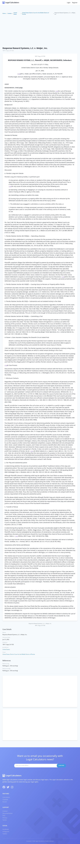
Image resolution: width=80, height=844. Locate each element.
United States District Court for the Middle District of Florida (35, 13)
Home (4, 13)
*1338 (6, 365)
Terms (5, 820)
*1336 (10, 186)
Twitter (5, 834)
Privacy (5, 818)
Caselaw (10, 13)
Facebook (6, 829)
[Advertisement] (40, 31)
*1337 (62, 277)
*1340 (16, 536)
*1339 (31, 451)
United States (15, 13)
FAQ (4, 815)
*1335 (56, 91)
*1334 (18, 74)
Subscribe (61, 765)
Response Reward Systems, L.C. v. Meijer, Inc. (25, 48)
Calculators (6, 797)
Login (68, 2)
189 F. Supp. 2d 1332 (8, 50)
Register (74, 2)
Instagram (6, 831)
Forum (5, 802)
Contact (5, 811)
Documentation (8, 813)
